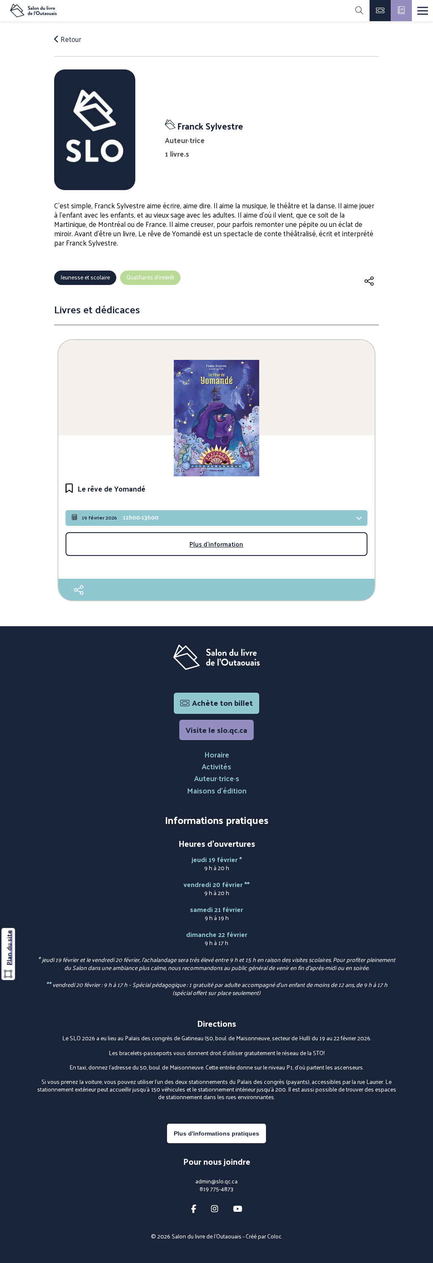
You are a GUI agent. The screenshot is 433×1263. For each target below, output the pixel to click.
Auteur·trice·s (216, 778)
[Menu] (422, 11)
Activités (216, 766)
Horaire (216, 754)
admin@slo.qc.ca (216, 1181)
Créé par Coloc (264, 1236)
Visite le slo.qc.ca (216, 730)
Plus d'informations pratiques (216, 1133)
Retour (70, 39)
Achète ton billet (222, 703)
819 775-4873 (216, 1189)
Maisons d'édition (217, 790)
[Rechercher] (359, 10)
